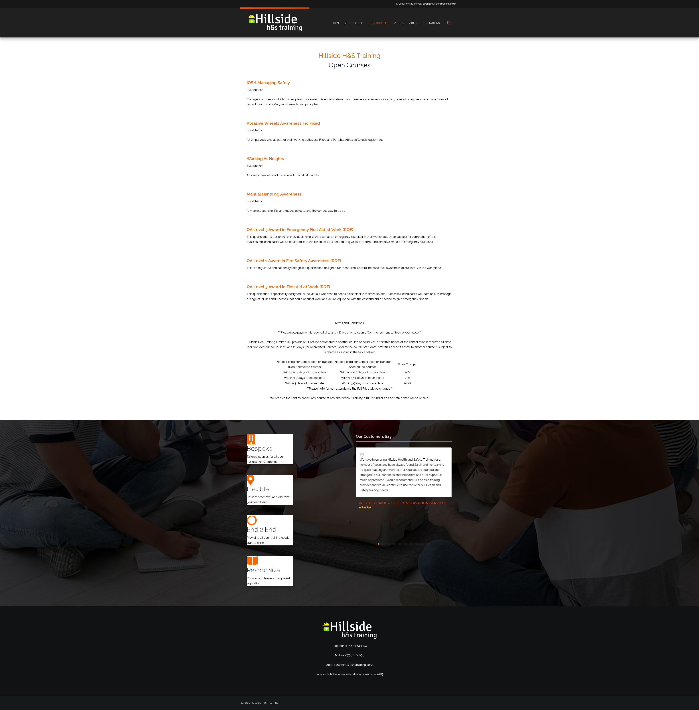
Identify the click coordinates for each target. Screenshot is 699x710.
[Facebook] (447, 22)
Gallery (399, 22)
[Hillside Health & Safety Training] (275, 22)
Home (336, 22)
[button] (380, 544)
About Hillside (354, 22)
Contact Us (431, 22)
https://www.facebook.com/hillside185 (357, 674)
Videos (413, 22)
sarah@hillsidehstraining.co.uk (439, 3)
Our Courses (379, 22)
